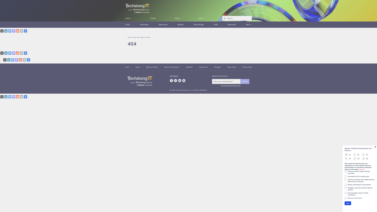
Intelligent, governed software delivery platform (360, 189)
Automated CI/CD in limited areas (358, 176)
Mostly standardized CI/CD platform (359, 185)
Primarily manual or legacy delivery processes (359, 172)
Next (347, 203)
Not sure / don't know (355, 198)
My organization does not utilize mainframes (358, 194)
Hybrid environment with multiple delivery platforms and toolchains (361, 180)
